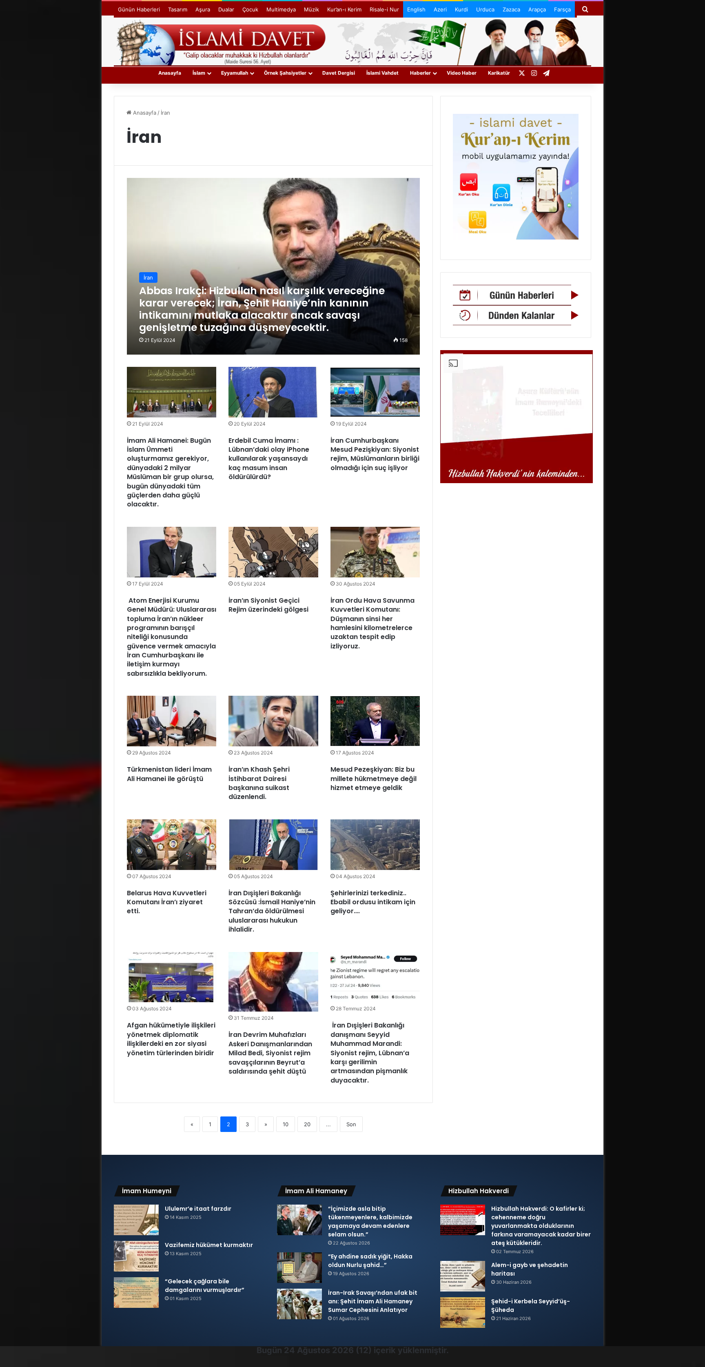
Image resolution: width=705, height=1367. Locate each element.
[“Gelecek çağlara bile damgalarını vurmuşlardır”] (136, 1292)
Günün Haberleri (139, 9)
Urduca (485, 9)
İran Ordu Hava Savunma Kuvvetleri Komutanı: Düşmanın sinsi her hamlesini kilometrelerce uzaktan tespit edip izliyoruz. (372, 623)
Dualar (226, 9)
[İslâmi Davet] (352, 41)
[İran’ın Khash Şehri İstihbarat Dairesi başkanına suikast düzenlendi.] (273, 721)
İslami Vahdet (382, 73)
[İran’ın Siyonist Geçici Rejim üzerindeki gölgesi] (273, 552)
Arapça (537, 9)
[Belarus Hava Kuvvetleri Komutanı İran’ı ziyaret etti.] (172, 844)
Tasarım (177, 9)
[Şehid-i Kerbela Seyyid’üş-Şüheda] (462, 1312)
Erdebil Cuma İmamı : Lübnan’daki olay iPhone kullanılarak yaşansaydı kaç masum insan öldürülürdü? (268, 459)
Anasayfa (169, 73)
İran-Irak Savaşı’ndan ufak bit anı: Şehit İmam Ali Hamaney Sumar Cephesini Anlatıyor (372, 1301)
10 (285, 1124)
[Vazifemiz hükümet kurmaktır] (136, 1256)
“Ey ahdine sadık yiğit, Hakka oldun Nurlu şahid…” (370, 1260)
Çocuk (250, 9)
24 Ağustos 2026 (319, 1350)
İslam (199, 73)
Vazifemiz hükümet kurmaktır (209, 1245)
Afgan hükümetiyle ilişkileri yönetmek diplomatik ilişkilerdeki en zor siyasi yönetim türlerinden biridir (171, 1039)
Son (351, 1124)
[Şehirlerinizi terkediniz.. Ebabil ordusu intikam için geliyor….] (375, 844)
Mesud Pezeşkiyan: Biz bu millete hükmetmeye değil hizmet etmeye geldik (373, 778)
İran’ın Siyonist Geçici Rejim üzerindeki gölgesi (268, 605)
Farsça (562, 9)
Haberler (420, 73)
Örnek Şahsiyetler (285, 73)
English (416, 9)
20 (307, 1124)
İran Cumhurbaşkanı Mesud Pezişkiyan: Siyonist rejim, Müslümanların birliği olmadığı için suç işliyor (374, 454)
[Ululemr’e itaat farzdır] (136, 1220)
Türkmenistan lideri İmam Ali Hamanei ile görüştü (169, 774)
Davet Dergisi (338, 73)
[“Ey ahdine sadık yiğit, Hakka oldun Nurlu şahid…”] (299, 1267)
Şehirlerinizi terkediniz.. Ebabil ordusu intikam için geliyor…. (372, 902)
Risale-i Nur (384, 9)
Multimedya (281, 9)
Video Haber (462, 73)
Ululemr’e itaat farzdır (198, 1209)
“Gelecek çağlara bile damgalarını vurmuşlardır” (204, 1285)
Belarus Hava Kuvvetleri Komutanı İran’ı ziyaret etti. (166, 902)
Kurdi (461, 9)
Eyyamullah (234, 73)
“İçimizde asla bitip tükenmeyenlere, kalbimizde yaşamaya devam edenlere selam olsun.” (370, 1221)
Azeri (440, 9)
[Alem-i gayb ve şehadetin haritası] (462, 1276)
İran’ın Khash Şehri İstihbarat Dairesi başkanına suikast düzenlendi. (259, 783)
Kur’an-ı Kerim (344, 9)
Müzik (311, 9)
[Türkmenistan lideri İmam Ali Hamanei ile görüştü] (172, 721)
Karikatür (499, 73)
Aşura (202, 9)
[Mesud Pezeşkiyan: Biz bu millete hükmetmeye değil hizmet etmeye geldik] (375, 721)
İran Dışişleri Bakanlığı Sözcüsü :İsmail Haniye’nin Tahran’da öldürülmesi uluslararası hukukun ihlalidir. (271, 911)
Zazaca (511, 9)
